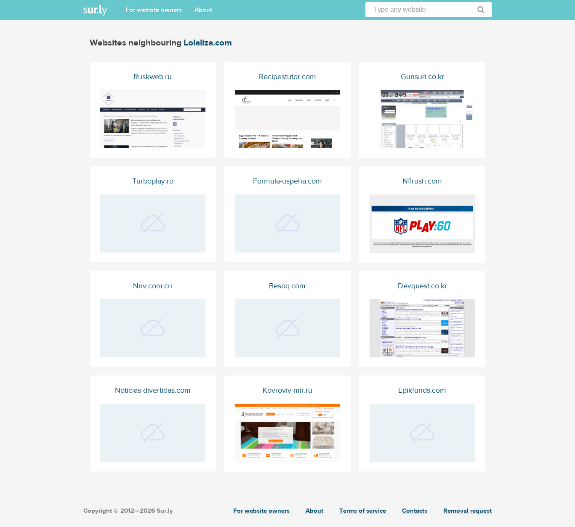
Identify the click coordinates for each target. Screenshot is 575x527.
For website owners (153, 10)
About (203, 10)
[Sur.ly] (95, 10)
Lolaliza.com (208, 42)
